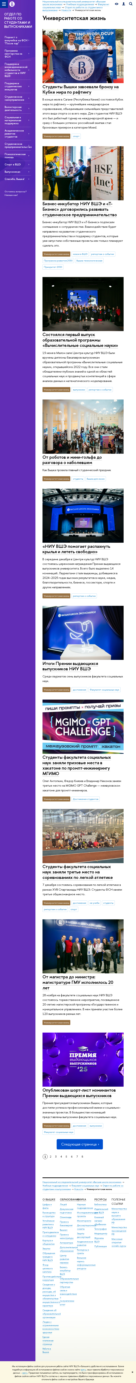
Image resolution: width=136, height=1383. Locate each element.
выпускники (79, 389)
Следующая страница (79, 1144)
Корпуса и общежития (48, 1242)
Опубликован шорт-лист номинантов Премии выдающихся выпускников (79, 1093)
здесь (83, 1369)
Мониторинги (84, 1220)
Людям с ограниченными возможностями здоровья (50, 1327)
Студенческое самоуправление (14, 98)
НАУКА (81, 1199)
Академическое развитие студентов (14, 133)
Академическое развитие (85, 1243)
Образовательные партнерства (69, 1280)
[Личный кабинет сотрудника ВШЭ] (123, 4)
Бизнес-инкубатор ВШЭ (65, 1271)
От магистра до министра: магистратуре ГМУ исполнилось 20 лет (77, 982)
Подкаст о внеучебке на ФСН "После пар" (16, 40)
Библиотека (100, 1204)
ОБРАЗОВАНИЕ (69, 1199)
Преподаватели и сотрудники (50, 1234)
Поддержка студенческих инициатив (13, 86)
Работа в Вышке (46, 1350)
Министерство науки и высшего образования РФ (119, 1215)
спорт (76, 136)
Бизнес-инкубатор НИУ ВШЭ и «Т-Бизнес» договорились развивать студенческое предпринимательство (79, 208)
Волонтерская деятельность (13, 108)
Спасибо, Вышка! (14, 179)
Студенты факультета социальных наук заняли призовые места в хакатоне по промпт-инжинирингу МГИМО (76, 765)
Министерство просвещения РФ (119, 1231)
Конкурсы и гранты (83, 1251)
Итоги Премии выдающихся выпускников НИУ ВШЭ (70, 666)
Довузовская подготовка (66, 1211)
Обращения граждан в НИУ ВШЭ (48, 1257)
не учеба (94, 902)
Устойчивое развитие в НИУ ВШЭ (48, 1224)
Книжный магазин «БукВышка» (100, 1221)
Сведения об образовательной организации (51, 1314)
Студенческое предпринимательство (18, 145)
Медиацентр (100, 1233)
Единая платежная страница (47, 1340)
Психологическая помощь (15, 155)
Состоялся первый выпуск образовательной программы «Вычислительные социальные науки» (80, 339)
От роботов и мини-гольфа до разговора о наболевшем (72, 460)
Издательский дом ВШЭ (101, 1211)
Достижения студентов (85, 799)
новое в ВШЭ (80, 254)
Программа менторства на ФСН (13, 53)
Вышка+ (64, 1229)
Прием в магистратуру (66, 1236)
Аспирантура (66, 1242)
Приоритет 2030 (53, 267)
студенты (78, 478)
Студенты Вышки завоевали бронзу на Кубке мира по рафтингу (80, 89)
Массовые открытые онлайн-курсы (119, 1242)
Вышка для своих (95, 478)
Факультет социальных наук (104, 689)
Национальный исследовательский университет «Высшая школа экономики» (81, 1182)
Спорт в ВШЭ (13, 164)
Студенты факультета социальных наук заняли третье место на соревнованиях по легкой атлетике (77, 871)
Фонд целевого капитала (47, 1268)
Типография (100, 1228)
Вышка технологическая (89, 260)
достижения (79, 689)
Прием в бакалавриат (66, 1223)
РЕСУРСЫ (100, 1199)
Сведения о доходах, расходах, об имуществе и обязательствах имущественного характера (51, 1295)
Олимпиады (66, 1217)
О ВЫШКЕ (48, 1199)
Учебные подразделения (55, 1185)
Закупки (46, 1248)
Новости (78, 1189)
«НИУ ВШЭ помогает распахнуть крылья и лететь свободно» (76, 549)
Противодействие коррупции (51, 1278)
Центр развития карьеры (64, 1259)
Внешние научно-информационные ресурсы (86, 1263)
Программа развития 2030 (58, 260)
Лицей (63, 1204)
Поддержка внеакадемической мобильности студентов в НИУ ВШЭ (16, 70)
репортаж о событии (102, 254)
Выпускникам (12, 171)
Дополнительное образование (69, 1249)
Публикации (100, 1246)
